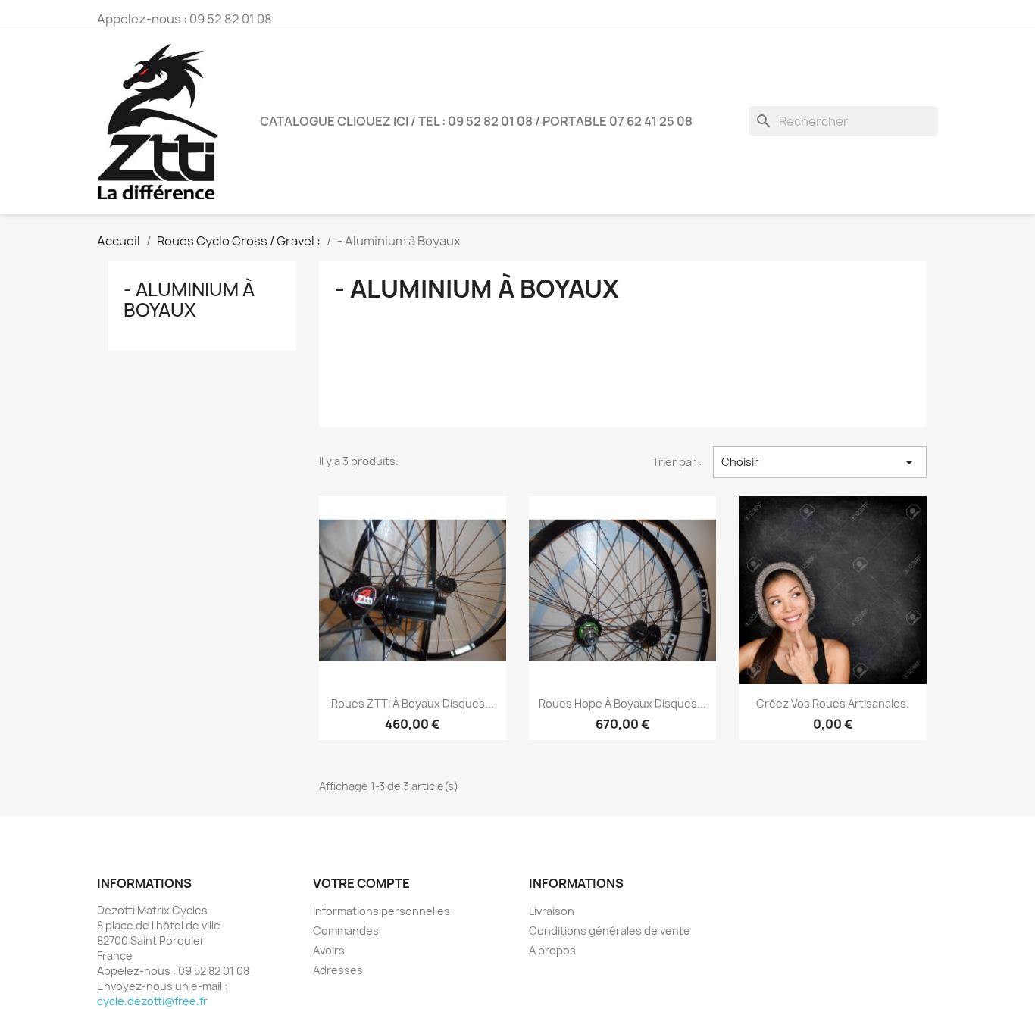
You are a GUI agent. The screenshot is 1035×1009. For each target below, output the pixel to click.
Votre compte (361, 883)
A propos (552, 950)
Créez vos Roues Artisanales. (832, 703)
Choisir (819, 462)
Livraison (551, 911)
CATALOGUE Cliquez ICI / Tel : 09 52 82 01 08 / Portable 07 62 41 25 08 (476, 121)
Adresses (338, 970)
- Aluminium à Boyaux (189, 299)
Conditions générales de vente (609, 930)
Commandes (346, 930)
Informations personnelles (381, 911)
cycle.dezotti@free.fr (152, 1001)
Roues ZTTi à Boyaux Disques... (412, 703)
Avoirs (329, 950)
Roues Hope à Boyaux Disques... (622, 703)
